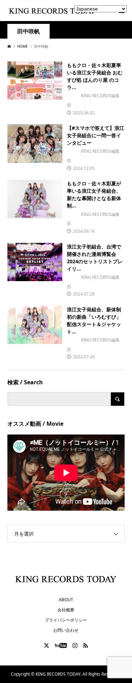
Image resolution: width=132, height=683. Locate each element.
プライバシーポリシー (66, 620)
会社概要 (65, 610)
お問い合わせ (65, 630)
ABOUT (66, 600)
